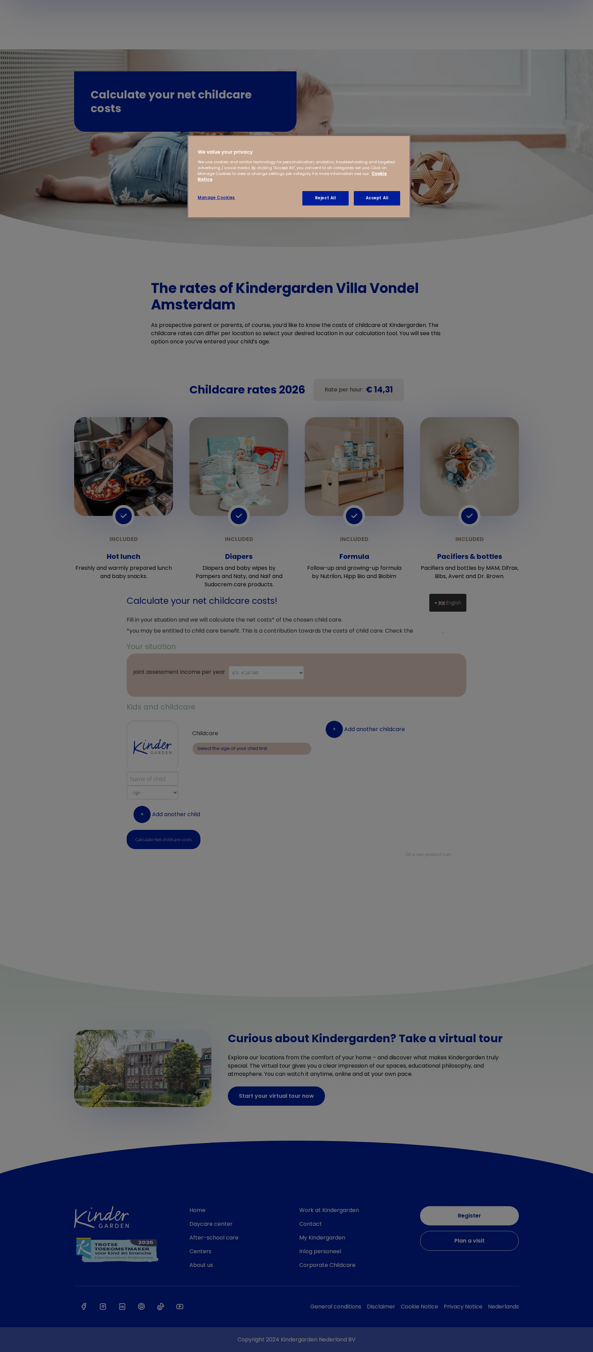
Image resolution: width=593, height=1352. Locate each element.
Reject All (325, 198)
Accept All (377, 198)
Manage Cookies (216, 197)
